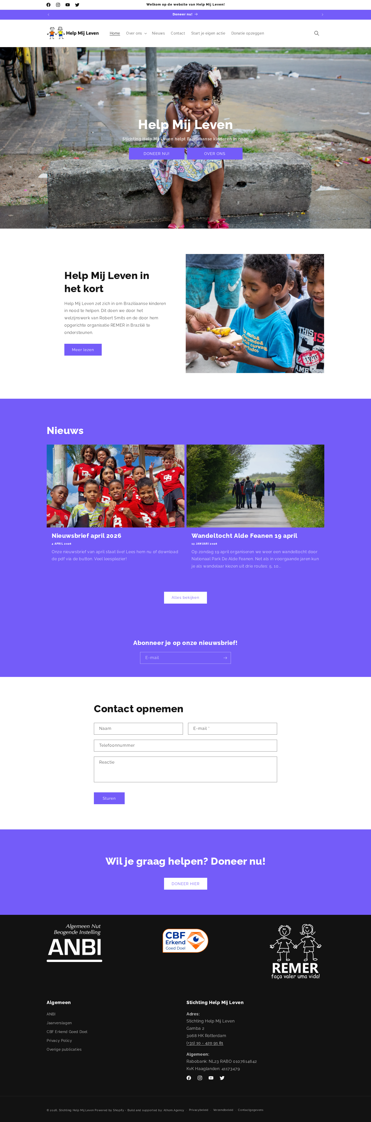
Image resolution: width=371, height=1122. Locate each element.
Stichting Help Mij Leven (76, 1110)
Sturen (109, 798)
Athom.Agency (174, 1110)
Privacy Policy (59, 1041)
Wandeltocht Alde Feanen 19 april (244, 535)
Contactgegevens (250, 1110)
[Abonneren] (225, 658)
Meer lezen (83, 350)
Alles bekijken (185, 598)
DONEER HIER (186, 883)
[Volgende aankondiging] (322, 14)
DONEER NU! (157, 153)
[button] (136, 33)
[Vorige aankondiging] (48, 14)
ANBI (51, 1014)
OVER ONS (214, 153)
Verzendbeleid (223, 1110)
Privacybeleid (198, 1110)
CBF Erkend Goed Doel (67, 1032)
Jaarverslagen (59, 1023)
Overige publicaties (64, 1049)
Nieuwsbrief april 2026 (86, 535)
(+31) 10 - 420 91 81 (205, 1042)
